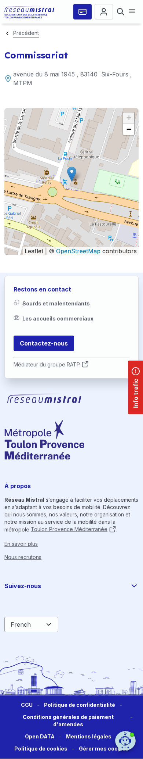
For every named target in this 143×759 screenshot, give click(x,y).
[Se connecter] (104, 11)
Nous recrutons (22, 557)
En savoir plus (21, 544)
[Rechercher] (120, 11)
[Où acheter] (82, 11)
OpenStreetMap (78, 251)
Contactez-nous (44, 343)
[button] (71, 174)
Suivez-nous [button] (22, 586)
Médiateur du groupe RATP (47, 364)
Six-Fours (114, 74)
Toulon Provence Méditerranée (69, 529)
